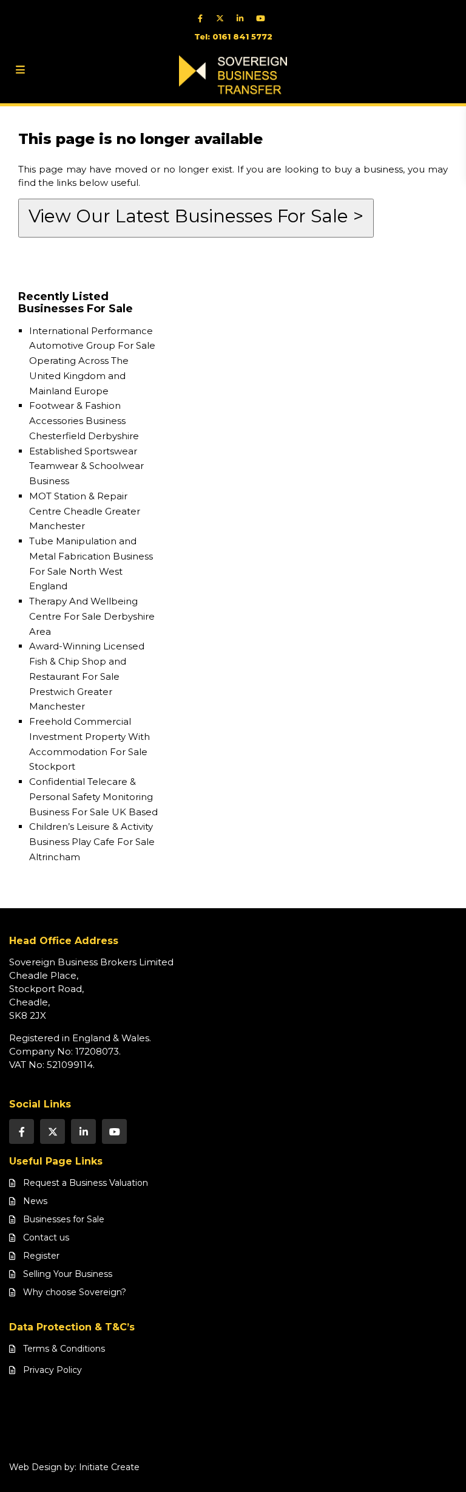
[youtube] (263, 18)
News (35, 1201)
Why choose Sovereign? (74, 1292)
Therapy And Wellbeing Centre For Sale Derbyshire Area (92, 616)
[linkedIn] (243, 18)
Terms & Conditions (64, 1348)
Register (41, 1255)
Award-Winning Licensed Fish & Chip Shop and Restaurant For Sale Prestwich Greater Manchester (86, 676)
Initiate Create (109, 1467)
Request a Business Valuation (85, 1182)
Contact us (46, 1237)
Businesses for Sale (63, 1219)
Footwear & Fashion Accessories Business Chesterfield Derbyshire (84, 421)
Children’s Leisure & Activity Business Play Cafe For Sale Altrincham (92, 842)
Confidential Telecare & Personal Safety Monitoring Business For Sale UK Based (93, 797)
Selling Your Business (67, 1273)
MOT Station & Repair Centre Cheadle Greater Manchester (84, 511)
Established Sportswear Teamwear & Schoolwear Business (86, 466)
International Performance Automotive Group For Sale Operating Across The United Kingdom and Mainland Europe (92, 361)
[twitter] (223, 18)
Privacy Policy (52, 1369)
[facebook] (203, 18)
